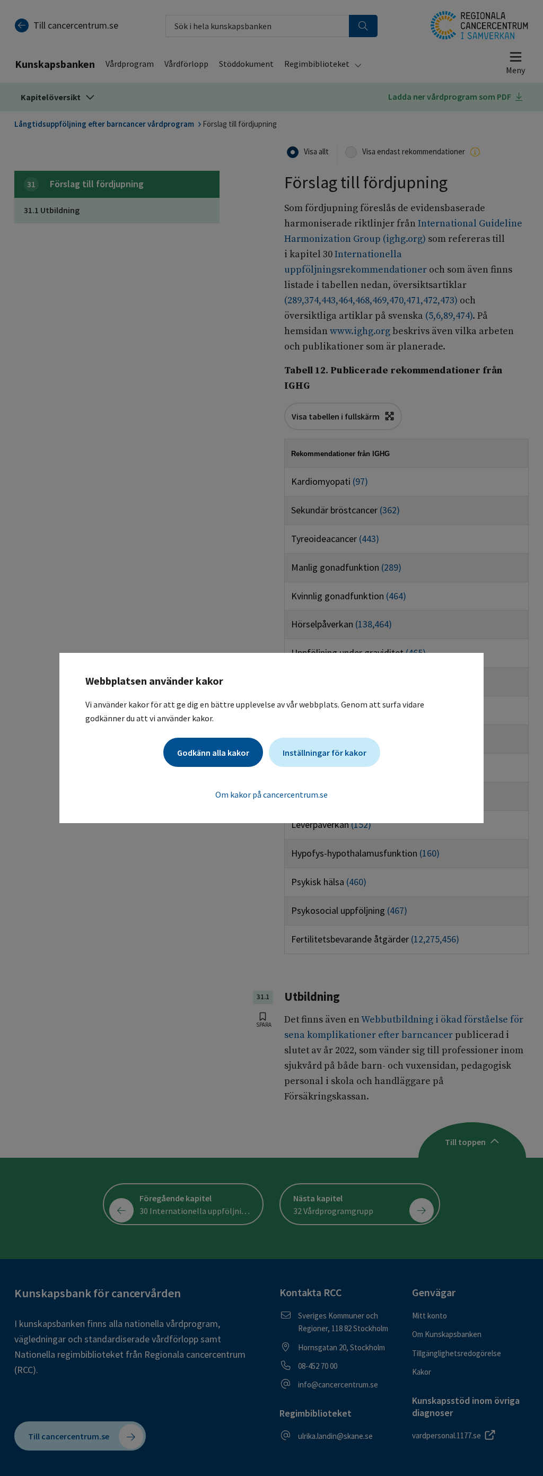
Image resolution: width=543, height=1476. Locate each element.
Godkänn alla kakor (213, 752)
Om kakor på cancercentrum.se (271, 794)
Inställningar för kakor (324, 752)
